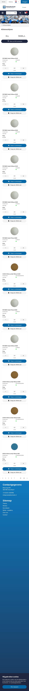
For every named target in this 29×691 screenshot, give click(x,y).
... (17, 478)
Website (3, 1)
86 (24, 478)
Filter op (16, 41)
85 (20, 478)
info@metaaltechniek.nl (10, 495)
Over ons (5, 512)
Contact (5, 515)
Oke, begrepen (14, 687)
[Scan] (20, 13)
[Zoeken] (15, 13)
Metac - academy (8, 510)
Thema (5, 503)
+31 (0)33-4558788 (8, 493)
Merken (5, 505)
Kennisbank (6, 508)
